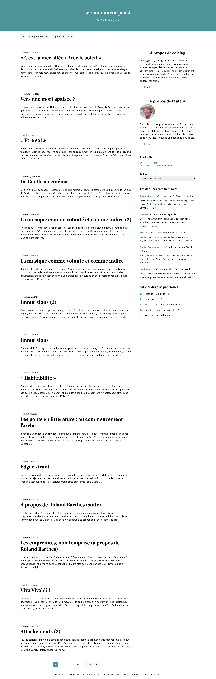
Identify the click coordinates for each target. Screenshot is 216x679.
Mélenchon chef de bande (156, 315)
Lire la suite (146, 87)
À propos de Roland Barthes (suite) (60, 504)
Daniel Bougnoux (149, 247)
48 (78, 664)
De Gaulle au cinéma (44, 181)
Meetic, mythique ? (152, 299)
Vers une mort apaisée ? (47, 99)
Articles (145, 165)
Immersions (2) (38, 302)
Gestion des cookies (111, 674)
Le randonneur (100, 12)
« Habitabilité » (38, 378)
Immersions (34, 340)
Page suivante (91, 664)
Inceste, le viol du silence (155, 293)
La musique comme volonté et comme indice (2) (76, 219)
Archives (144, 174)
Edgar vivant (35, 466)
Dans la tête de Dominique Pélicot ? (161, 304)
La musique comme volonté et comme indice (72, 261)
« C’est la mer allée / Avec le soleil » (60, 57)
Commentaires (164, 165)
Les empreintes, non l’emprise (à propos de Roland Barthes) (70, 545)
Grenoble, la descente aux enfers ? (160, 309)
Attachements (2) (40, 631)
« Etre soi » (33, 140)
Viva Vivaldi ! (35, 590)
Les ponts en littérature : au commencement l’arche (71, 422)
